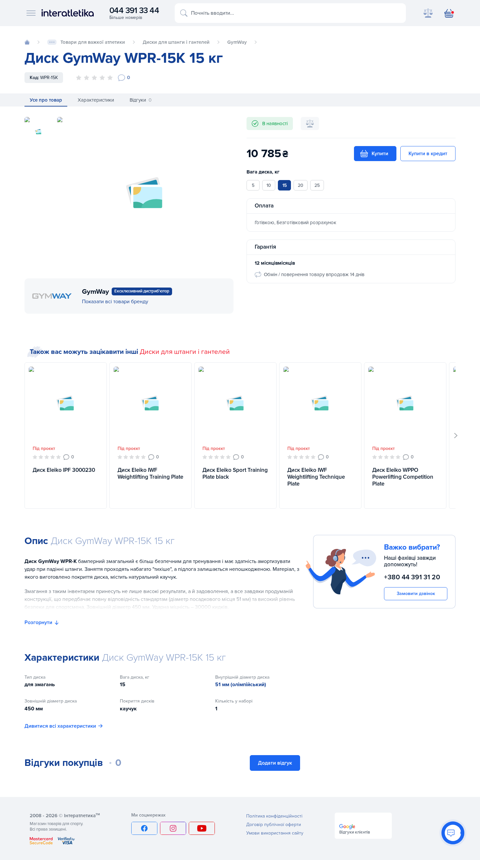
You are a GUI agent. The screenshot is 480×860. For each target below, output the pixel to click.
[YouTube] (202, 828)
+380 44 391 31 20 (412, 577)
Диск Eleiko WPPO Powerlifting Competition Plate (402, 477)
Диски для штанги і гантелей (185, 352)
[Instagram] (173, 828)
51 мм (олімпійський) (240, 684)
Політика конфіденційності (274, 816)
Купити (380, 153)
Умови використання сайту (274, 833)
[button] (456, 435)
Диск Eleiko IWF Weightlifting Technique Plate (316, 477)
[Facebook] (144, 828)
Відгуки (141, 100)
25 (317, 185)
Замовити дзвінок (416, 593)
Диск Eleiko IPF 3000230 (64, 470)
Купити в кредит (427, 153)
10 (268, 185)
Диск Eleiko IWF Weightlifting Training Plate (150, 473)
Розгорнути (38, 622)
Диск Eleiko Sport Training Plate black (235, 473)
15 (284, 185)
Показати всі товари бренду (115, 301)
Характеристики (96, 100)
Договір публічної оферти (273, 824)
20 (300, 185)
